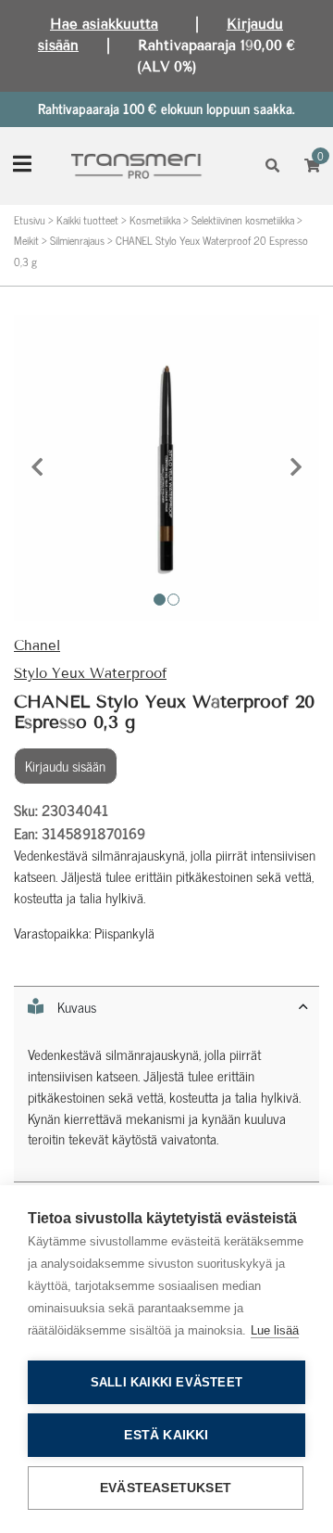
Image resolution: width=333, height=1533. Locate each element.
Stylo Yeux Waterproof (90, 673)
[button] (37, 468)
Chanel (37, 645)
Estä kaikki (166, 1435)
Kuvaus (76, 1006)
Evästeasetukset (165, 1488)
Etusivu (29, 220)
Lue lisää (275, 1330)
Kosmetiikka (155, 220)
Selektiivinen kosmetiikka (242, 220)
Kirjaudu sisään (65, 765)
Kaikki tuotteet (87, 220)
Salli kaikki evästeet (166, 1382)
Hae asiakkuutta (104, 24)
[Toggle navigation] (22, 165)
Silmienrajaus (77, 240)
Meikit (26, 240)
